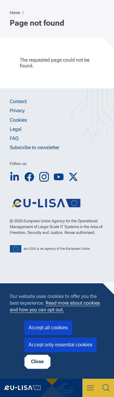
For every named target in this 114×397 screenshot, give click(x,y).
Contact (18, 101)
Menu (90, 388)
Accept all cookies (48, 327)
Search (106, 388)
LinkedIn (14, 177)
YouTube (59, 177)
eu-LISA (26, 388)
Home (15, 12)
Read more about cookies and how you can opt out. (55, 306)
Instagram (44, 177)
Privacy (17, 110)
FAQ (14, 138)
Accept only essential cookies (60, 344)
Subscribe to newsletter (34, 147)
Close (37, 361)
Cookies (18, 120)
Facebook (29, 177)
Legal (16, 129)
